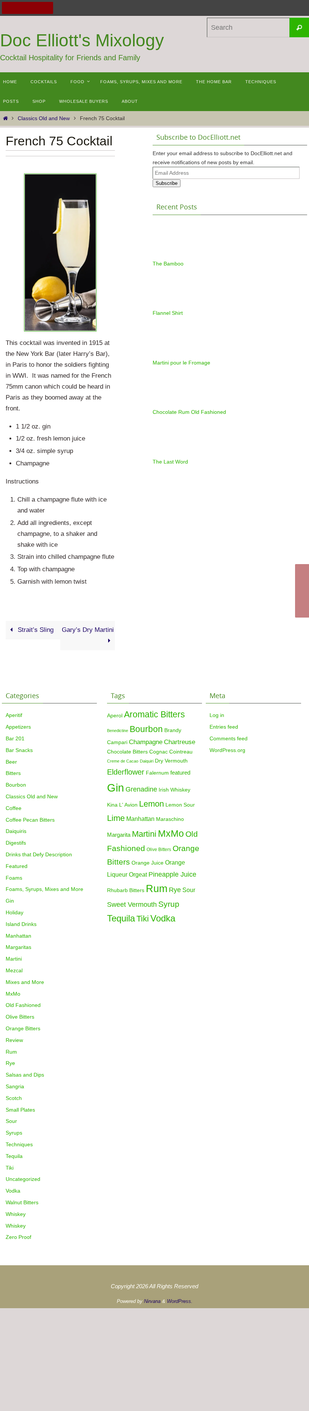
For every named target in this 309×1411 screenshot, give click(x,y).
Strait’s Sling (35, 629)
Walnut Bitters (22, 1202)
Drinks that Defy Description (39, 854)
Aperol (114, 715)
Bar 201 (15, 738)
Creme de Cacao (122, 761)
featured (180, 772)
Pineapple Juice (172, 874)
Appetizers (18, 727)
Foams (14, 878)
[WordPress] (37, 8)
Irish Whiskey (174, 790)
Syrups (14, 1133)
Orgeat (138, 874)
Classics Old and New (44, 118)
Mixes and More (25, 982)
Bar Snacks (19, 750)
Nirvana (152, 1301)
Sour (11, 1121)
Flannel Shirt (168, 313)
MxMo (13, 994)
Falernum (157, 773)
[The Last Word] (171, 453)
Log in (217, 715)
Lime (116, 818)
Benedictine (117, 730)
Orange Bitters (23, 1028)
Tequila (14, 1156)
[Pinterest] (27, 8)
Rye (10, 1063)
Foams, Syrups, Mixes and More (44, 889)
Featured (17, 866)
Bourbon (16, 785)
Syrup (168, 904)
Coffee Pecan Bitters (30, 820)
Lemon (151, 803)
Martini (14, 959)
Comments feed (229, 738)
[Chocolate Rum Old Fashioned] (171, 403)
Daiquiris (16, 831)
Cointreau (181, 752)
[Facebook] (8, 8)
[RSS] (47, 8)
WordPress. (180, 1301)
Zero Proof (18, 1237)
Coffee (13, 808)
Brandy (172, 730)
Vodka (13, 1191)
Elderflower (125, 772)
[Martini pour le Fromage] (171, 354)
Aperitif (14, 715)
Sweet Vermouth (132, 904)
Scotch (14, 1098)
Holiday (14, 912)
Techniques (19, 1144)
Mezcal (14, 970)
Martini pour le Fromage (181, 363)
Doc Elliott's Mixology (82, 40)
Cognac (158, 752)
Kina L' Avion (122, 805)
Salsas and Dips (25, 1075)
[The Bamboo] (171, 255)
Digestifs (16, 843)
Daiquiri (146, 761)
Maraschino (170, 819)
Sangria (15, 1086)
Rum (11, 1052)
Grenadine (141, 789)
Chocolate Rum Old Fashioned (189, 412)
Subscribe (166, 183)
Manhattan (18, 936)
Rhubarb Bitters (125, 890)
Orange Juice (148, 863)
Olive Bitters (20, 1017)
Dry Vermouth (171, 761)
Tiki (10, 1168)
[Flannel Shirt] (171, 304)
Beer (11, 762)
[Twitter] (18, 8)
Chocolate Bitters (127, 752)
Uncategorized (23, 1179)
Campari (117, 742)
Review (14, 1040)
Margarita (118, 834)
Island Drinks (21, 924)
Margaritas (18, 947)
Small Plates (20, 1110)
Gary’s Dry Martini (88, 629)
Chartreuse (179, 742)
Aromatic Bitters (154, 714)
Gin (10, 901)
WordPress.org (227, 750)
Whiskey (16, 1214)
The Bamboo (168, 264)
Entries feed (224, 727)
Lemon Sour (180, 805)
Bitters (13, 773)
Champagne (145, 742)
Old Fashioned (23, 1005)
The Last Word (170, 462)
